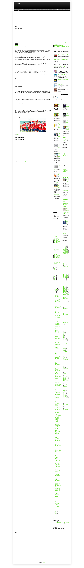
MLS (63, 358)
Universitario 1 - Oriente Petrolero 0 (57, 428)
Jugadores (64, 350)
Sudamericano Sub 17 (65, 384)
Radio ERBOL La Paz (57, 264)
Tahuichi (64, 389)
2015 (55, 280)
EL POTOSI (64, 152)
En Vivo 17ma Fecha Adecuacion (57, 460)
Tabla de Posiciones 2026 (61, 9)
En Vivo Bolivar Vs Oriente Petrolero (57, 393)
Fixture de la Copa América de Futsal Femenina (67, 222)
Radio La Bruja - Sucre (57, 241)
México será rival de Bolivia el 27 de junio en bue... (57, 471)
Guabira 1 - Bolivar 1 (57, 418)
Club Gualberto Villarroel (66, 294)
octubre (56, 288)
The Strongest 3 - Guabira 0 (57, 437)
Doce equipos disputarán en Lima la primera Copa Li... (58, 344)
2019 (55, 276)
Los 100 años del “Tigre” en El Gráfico (62, 88)
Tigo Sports (64, 390)
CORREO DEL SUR (65, 155)
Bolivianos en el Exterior (66, 264)
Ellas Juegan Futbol (65, 220)
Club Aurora (64, 286)
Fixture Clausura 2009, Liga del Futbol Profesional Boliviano (62, 75)
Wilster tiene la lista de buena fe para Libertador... (58, 347)
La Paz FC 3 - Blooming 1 (56, 455)
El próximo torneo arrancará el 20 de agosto (57, 313)
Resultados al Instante (65, 371)
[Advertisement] (41, 19)
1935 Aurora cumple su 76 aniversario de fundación (58, 369)
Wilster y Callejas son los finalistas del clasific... (57, 479)
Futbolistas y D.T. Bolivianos (56, 112)
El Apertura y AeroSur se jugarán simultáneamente (57, 405)
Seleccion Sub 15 (65, 377)
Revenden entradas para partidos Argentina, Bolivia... (57, 308)
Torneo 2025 (64, 394)
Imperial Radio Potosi (56, 236)
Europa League (64, 333)
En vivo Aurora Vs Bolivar (57, 505)
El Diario (67, 522)
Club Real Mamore (65, 300)
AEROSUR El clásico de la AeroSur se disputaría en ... (57, 484)
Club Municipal (64, 297)
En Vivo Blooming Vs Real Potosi (57, 435)
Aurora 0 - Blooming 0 (57, 321)
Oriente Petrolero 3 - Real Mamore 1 (57, 325)
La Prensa (65, 521)
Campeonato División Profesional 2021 (65, 266)
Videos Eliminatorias (65, 407)
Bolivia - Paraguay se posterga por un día (57, 358)
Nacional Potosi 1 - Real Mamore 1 (57, 385)
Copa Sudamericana (35, 9)
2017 (55, 278)
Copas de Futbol (56, 194)
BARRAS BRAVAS (65, 262)
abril (55, 510)
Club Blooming (64, 287)
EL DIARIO (64, 153)
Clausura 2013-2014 (65, 275)
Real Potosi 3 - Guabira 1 (56, 508)
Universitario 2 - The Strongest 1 (57, 326)
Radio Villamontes (56, 247)
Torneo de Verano (65, 398)
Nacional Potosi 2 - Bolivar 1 (57, 433)
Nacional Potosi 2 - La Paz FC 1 (57, 375)
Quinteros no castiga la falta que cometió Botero (57, 426)
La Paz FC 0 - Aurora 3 (58, 415)
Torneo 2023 (64, 393)
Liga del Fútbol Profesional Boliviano (65, 355)
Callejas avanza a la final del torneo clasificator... (57, 493)
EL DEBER (64, 154)
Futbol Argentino (65, 340)
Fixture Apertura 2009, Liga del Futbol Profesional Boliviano (62, 84)
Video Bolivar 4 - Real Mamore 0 (57, 364)
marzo (56, 511)
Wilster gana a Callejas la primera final (58, 447)
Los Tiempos (16, 45)
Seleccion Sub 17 (65, 378)
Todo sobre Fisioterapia (64, 137)
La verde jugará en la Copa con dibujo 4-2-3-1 (57, 397)
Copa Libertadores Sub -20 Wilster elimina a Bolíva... (58, 486)
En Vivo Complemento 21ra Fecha (57, 366)
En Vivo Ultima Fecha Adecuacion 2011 (57, 336)
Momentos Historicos (65, 359)
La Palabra (59, 522)
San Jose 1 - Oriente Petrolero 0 (57, 498)
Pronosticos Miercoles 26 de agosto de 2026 (59, 41)
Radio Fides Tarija (56, 239)
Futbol (17, 4)
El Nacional (66, 523)
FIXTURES (51, 9)
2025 (55, 269)
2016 (55, 279)
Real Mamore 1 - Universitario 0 (57, 417)
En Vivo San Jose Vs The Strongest (57, 403)
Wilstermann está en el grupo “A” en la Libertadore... (58, 383)
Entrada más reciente (18, 160)
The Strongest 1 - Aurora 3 (57, 378)
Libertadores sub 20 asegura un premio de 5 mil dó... (57, 444)
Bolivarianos (64, 263)
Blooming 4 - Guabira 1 (58, 384)
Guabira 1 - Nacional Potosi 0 (57, 465)
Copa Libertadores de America (28, 9)
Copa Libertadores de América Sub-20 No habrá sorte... (57, 481)
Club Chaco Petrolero (65, 289)
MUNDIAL (55, 9)
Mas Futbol (64, 357)
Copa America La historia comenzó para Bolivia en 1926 (58, 450)
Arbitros (64, 261)
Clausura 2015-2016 (65, 277)
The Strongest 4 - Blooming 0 (57, 420)
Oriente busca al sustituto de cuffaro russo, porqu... (57, 349)
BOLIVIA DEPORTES (65, 177)
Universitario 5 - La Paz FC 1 (57, 389)
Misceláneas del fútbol (65, 170)
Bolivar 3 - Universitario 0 (57, 459)
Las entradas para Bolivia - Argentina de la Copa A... (57, 474)
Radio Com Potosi (56, 238)
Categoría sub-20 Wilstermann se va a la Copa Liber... (57, 424)
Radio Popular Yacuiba (57, 248)
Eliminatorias (45, 9)
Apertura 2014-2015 (65, 251)
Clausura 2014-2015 (65, 276)
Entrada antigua (48, 160)
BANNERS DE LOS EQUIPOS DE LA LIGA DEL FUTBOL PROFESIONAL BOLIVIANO (63, 54)
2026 (55, 268)
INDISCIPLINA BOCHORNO (64, 348)
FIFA (63, 337)
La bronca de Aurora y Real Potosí (57, 295)
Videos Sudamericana (65, 409)
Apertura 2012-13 (65, 249)
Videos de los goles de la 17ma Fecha (58, 445)
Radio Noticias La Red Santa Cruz (57, 263)
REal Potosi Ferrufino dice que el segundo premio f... (57, 318)
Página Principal (33, 160)
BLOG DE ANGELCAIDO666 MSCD (65, 199)
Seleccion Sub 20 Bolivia (66, 380)
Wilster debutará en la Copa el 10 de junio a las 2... (57, 338)
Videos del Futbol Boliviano (65, 112)
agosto (56, 290)
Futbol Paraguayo (65, 343)
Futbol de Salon (65, 341)
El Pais (62, 522)
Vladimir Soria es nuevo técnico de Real (63, 70)
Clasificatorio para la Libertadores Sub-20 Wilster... (57, 490)
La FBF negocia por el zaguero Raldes (57, 342)
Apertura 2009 (64, 246)
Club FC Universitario (65, 292)
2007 (55, 518)
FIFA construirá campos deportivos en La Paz (57, 469)
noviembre (56, 287)
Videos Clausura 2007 (65, 402)
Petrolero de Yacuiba (65, 365)
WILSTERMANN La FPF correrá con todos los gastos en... (57, 410)
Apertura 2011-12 (65, 248)
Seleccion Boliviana (57, 373)
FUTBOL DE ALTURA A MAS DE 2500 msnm (66, 231)
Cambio (63, 523)
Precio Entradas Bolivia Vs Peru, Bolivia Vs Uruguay (60, 66)
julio (55, 291)
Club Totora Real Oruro (65, 310)
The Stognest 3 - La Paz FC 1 (57, 501)
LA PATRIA (64, 151)
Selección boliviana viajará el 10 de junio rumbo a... (57, 476)
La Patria (56, 522)
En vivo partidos (56, 240)
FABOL (63, 334)
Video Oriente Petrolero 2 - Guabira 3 (56, 363)
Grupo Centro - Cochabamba (56, 251)
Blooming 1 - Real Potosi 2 (57, 430)
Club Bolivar (15, 9)
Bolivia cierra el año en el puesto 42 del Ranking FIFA (61, 59)
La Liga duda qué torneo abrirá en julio (58, 407)
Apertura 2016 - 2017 (65, 253)
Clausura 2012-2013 (65, 274)
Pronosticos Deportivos (66, 368)
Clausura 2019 (64, 280)
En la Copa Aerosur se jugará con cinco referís (57, 352)
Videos (63, 400)
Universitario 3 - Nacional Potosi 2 (57, 496)
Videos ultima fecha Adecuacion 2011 (57, 330)
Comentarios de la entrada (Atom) (23, 161)
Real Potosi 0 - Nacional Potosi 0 (57, 323)
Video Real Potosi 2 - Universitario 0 (57, 360)
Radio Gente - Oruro (56, 237)
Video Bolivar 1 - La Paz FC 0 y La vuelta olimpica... (57, 332)
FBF (48, 9)
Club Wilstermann (20, 135)
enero (55, 513)
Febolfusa (64, 336)
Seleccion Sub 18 (65, 379)
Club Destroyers (65, 291)
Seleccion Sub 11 (65, 376)
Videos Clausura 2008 (65, 404)
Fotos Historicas (65, 339)
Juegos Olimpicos (65, 349)
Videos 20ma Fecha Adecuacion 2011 (57, 387)
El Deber (64, 522)
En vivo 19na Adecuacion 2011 (57, 421)
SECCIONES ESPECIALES (64, 373)
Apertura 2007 (64, 244)
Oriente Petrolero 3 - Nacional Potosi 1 (57, 412)
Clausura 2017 (64, 278)
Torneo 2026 (67, 9)
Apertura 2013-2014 (65, 250)
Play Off (64, 367)
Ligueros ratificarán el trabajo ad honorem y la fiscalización (61, 50)
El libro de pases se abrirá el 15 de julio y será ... (57, 441)
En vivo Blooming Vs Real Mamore (57, 503)
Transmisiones (16, 10)
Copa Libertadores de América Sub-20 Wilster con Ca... (57, 463)
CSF (63, 324)
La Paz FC (64, 353)
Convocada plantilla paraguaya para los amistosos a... (57, 357)
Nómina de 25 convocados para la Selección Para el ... (58, 354)
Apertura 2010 (64, 247)
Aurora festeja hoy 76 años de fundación (57, 340)
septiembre (56, 289)
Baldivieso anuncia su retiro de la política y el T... (58, 311)
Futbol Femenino (65, 342)
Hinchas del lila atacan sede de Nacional (57, 304)
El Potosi (57, 523)
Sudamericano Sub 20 (65, 386)
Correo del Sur (60, 523)
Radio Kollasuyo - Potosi (57, 256)
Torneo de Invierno (65, 396)
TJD (63, 391)
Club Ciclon (64, 290)
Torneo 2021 (64, 392)
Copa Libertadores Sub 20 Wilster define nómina (58, 297)
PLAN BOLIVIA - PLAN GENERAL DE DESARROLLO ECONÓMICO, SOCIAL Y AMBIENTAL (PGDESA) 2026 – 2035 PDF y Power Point (66, 203)
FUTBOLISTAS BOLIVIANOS (64, 173)
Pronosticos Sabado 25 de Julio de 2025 (59, 45)
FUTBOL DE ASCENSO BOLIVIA (65, 206)
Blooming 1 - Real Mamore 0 (57, 495)
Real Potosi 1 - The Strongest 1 (57, 457)
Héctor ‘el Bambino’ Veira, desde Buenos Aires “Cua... (57, 371)
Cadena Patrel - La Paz (57, 255)
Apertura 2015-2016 (65, 252)
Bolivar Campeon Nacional (57, 334)
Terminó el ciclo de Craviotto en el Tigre (58, 306)
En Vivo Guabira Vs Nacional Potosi (57, 466)
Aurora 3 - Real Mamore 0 (57, 439)
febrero (56, 512)
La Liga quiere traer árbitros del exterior (57, 488)
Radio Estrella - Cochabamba (56, 254)
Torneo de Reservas (65, 397)
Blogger (44, 562)
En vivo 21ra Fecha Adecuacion (57, 380)
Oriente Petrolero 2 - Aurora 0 (57, 453)
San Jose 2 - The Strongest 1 (57, 401)
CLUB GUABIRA (65, 293)
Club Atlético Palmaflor (56, 183)
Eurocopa (64, 332)
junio (55, 292)
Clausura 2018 (64, 279)
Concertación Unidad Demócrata (66, 119)
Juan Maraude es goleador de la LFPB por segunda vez (58, 300)
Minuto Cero (55, 235)
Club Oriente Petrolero (65, 298)
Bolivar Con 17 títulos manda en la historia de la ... (58, 316)
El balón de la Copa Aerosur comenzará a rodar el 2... (57, 395)
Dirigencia (41, 9)
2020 (55, 275)
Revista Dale (55, 265)
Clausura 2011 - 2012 (65, 272)
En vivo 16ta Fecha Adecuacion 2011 (57, 506)
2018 (55, 277)
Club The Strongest (20, 9)
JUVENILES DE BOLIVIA (33, 135)
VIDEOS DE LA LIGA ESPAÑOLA (65, 169)
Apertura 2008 (64, 245)
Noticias (64, 364)
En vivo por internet (56, 203)
